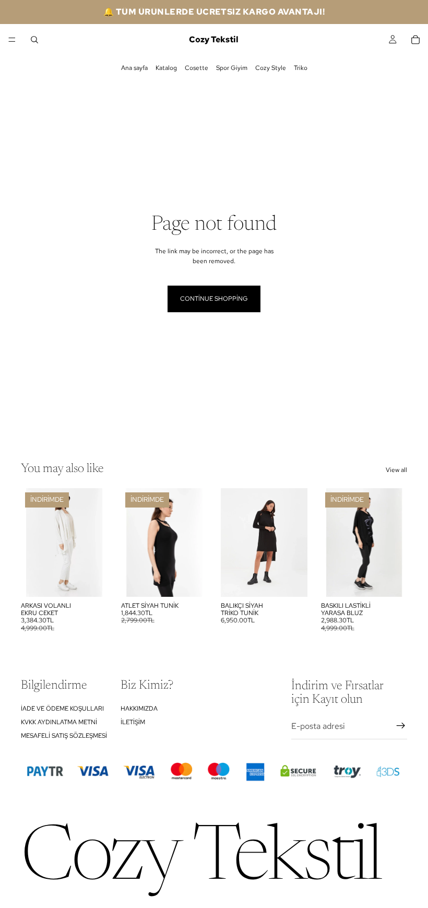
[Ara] (34, 39)
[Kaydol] (401, 726)
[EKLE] (291, 580)
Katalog (166, 68)
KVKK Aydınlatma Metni (59, 722)
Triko (300, 68)
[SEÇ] (91, 580)
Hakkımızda (139, 708)
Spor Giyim (231, 68)
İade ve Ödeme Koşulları (62, 708)
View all (396, 470)
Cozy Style (270, 68)
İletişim (133, 722)
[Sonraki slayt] (96, 542)
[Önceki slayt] (32, 542)
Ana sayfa (134, 68)
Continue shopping (214, 298)
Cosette (196, 68)
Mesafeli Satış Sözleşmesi (64, 736)
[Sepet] (415, 39)
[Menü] (12, 40)
